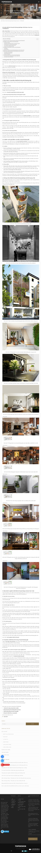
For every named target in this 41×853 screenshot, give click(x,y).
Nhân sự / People (13, 802)
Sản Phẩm (12, 807)
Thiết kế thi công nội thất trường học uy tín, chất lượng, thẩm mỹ (14, 765)
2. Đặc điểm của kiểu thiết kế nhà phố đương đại (10, 41)
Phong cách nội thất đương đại (8, 72)
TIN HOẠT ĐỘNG (5, 752)
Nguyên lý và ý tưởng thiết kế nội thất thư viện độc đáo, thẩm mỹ (14, 762)
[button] (34, 849)
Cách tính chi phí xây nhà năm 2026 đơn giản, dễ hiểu (12, 775)
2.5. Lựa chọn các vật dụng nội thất (9, 46)
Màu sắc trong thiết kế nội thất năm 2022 (15, 92)
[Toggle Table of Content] (37, 39)
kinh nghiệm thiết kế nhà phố (13, 637)
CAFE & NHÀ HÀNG (7, 744)
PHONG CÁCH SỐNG (6, 749)
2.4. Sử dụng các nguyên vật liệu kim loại (10, 45)
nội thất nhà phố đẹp (10, 641)
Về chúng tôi (13, 799)
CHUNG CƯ (5, 739)
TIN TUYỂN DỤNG (5, 754)
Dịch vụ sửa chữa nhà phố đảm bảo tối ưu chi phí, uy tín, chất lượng (15, 785)
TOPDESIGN (36, 35)
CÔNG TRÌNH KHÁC (7, 747)
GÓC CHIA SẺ (4, 731)
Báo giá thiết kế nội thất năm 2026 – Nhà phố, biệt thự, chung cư (14, 783)
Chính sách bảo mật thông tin (22, 802)
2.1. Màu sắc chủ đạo (7, 42)
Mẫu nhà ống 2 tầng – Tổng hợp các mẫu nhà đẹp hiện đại (13, 780)
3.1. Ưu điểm (5, 48)
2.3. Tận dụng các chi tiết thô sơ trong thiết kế (10, 44)
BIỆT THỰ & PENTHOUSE (8, 734)
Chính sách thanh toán (21, 804)
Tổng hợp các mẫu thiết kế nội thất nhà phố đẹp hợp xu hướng (14, 767)
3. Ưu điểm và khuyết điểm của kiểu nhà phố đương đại (11, 47)
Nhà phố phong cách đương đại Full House (12, 709)
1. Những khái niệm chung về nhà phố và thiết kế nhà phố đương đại (14, 40)
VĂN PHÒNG (5, 741)
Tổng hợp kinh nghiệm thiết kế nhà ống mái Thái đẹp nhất (13, 772)
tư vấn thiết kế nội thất (22, 141)
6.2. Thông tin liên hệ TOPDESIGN (8, 56)
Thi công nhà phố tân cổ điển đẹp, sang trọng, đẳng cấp (13, 770)
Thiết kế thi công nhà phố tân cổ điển (11, 708)
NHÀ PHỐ (6, 716)
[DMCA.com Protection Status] (25, 851)
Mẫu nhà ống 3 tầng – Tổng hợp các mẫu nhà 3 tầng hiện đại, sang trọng (16, 778)
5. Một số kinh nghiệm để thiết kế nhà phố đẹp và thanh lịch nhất (13, 51)
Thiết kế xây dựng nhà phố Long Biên (10, 711)
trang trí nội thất (27, 115)
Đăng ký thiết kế (13, 804)
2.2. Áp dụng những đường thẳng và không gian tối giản (12, 43)
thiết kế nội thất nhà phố (19, 656)
